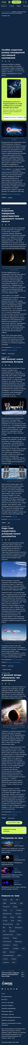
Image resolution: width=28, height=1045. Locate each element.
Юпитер (15, 945)
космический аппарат (8, 955)
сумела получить (6, 171)
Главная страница (6, 11)
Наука (18, 6)
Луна (18, 924)
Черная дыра (18, 941)
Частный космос (7, 941)
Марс (10, 927)
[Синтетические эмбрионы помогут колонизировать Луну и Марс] (7, 870)
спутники (5, 959)
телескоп (13, 959)
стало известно (18, 71)
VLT (11, 910)
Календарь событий (7, 1014)
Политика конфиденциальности (11, 1017)
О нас (3, 993)
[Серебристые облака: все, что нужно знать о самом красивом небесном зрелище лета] (7, 844)
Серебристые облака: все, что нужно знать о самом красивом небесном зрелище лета (13, 850)
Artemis (5, 899)
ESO (17, 899)
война (4, 952)
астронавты (6, 948)
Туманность (6, 938)
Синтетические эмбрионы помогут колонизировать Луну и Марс (12, 875)
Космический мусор (8, 924)
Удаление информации (8, 1008)
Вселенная (18, 913)
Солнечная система (8, 934)
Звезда (5, 917)
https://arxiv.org (16, 347)
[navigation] (23, 2)
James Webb (13, 903)
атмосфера (15, 948)
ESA (11, 899)
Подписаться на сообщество (14, 117)
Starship (5, 910)
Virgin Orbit (10, 666)
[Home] (3, 2)
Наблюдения (18, 842)
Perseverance (6, 906)
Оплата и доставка (7, 1002)
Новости (4, 6)
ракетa (19, 955)
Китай (12, 920)
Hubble (4, 903)
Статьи (11, 6)
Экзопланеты (11, 353)
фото (13, 962)
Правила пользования (8, 1020)
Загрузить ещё (14, 822)
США (4, 931)
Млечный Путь (18, 927)
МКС (9, 523)
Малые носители (7, 669)
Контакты (4, 999)
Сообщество (16, 2)
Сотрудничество (6, 996)
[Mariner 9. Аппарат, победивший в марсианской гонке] (7, 858)
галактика (12, 952)
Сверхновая (12, 931)
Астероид (18, 910)
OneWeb (10, 197)
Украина (15, 938)
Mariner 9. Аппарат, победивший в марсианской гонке (12, 863)
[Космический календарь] (9, 2)
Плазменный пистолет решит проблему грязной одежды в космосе (13, 888)
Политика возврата (7, 1005)
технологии (6, 962)
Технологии (16, 194)
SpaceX (15, 906)
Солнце (19, 934)
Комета (19, 920)
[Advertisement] (14, 34)
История (5, 920)
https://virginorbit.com (18, 659)
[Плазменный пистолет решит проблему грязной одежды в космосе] (7, 882)
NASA (21, 903)
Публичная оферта (7, 1011)
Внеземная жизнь (7, 913)
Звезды (12, 917)
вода (23, 948)
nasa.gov (14, 516)
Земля (19, 917)
